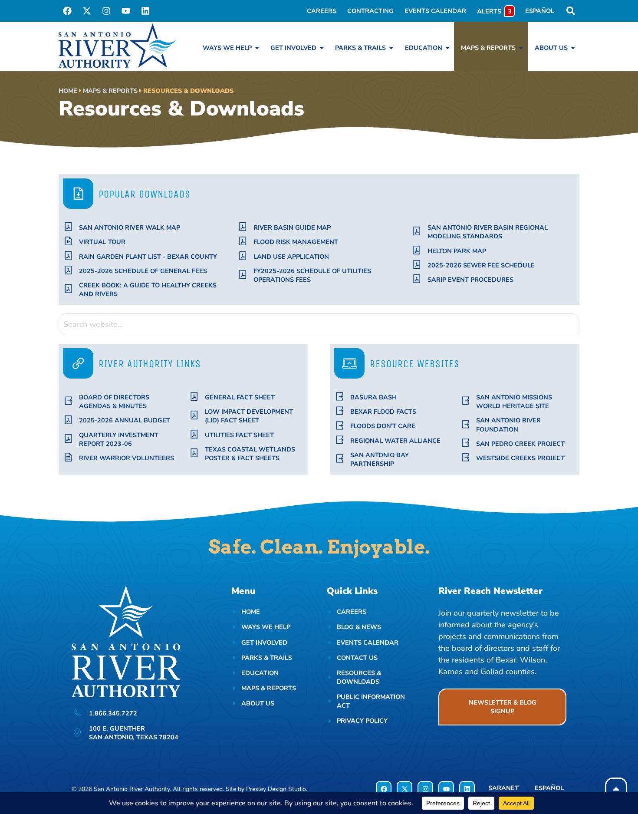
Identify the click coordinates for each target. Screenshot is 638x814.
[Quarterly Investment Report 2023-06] (68, 438)
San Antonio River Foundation (508, 424)
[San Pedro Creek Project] (465, 443)
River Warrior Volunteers (126, 458)
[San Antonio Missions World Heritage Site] (465, 400)
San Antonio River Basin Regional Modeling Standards (488, 232)
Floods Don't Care (382, 426)
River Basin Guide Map (292, 227)
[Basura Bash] (339, 396)
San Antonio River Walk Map (129, 227)
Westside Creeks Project (520, 458)
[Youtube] (126, 11)
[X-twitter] (86, 11)
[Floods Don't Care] (339, 425)
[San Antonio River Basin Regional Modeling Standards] (416, 231)
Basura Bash (373, 397)
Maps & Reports (110, 90)
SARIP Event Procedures (470, 279)
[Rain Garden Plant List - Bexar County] (68, 255)
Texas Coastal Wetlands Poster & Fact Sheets (250, 453)
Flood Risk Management (295, 241)
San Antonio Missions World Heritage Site (514, 401)
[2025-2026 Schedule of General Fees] (68, 270)
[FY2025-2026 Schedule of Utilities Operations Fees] (242, 274)
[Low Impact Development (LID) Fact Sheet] (194, 415)
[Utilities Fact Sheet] (194, 434)
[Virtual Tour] (68, 241)
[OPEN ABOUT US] (573, 48)
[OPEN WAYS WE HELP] (257, 48)
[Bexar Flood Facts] (339, 410)
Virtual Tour (102, 241)
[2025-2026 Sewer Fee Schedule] (416, 264)
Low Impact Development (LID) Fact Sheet (249, 416)
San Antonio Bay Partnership (379, 459)
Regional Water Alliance (395, 440)
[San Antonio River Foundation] (465, 424)
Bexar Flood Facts (383, 411)
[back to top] (616, 789)
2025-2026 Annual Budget (124, 420)
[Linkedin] (145, 11)
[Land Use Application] (242, 255)
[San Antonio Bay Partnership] (339, 458)
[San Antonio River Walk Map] (68, 226)
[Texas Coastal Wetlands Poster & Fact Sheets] (194, 453)
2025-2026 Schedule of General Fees (143, 271)
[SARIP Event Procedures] (416, 279)
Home (68, 90)
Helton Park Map (457, 251)
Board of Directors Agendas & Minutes (114, 401)
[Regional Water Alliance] (339, 440)
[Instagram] (106, 11)
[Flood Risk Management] (242, 241)
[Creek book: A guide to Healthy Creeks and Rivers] (68, 288)
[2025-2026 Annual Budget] (68, 420)
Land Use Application (291, 256)
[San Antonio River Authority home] (117, 45)
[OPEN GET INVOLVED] (322, 48)
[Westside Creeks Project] (465, 457)
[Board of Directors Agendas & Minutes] (68, 400)
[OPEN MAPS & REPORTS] (521, 48)
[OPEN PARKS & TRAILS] (391, 48)
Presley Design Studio (276, 789)
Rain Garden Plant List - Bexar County (148, 256)
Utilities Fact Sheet (239, 435)
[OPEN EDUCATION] (447, 48)
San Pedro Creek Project (520, 443)
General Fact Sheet (240, 397)
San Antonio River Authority (132, 789)
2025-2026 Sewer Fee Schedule (481, 265)
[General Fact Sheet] (194, 396)
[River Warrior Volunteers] (68, 457)
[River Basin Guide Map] (242, 226)
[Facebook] (67, 11)
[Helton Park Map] (416, 250)
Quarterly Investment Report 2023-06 (118, 439)
